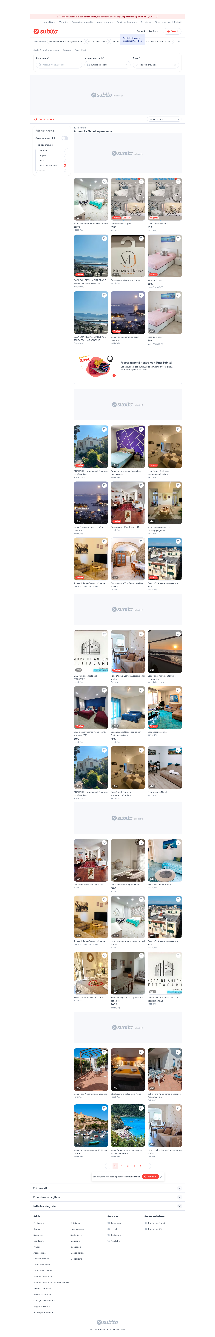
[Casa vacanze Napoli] (165, 773)
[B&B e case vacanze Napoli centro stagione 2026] (91, 715)
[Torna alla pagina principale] (52, 31)
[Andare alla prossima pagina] (148, 1166)
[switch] (65, 138)
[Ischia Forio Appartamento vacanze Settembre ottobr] (165, 1075)
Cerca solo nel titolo (45, 138)
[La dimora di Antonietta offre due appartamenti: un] (165, 980)
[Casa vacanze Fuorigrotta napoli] (128, 866)
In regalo (41, 155)
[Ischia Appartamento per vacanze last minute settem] (128, 1131)
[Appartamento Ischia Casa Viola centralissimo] (128, 452)
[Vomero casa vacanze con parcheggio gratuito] (165, 508)
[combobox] (60, 64)
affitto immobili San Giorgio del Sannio (66, 41)
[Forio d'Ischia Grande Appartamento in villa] (128, 657)
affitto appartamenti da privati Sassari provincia (151, 41)
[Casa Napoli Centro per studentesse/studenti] (165, 452)
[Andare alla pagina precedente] (108, 1166)
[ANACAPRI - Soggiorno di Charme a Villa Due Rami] (91, 452)
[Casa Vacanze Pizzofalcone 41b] (128, 508)
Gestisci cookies (41, 1258)
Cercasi (41, 170)
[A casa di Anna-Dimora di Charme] (91, 564)
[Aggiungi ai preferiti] (104, 181)
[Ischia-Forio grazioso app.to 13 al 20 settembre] (128, 980)
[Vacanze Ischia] (165, 261)
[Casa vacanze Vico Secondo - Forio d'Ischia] (128, 564)
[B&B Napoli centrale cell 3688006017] (91, 657)
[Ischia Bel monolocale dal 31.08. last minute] (91, 1131)
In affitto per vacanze (47, 165)
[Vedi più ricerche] (178, 41)
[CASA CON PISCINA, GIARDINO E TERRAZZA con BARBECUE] (91, 261)
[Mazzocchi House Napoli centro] (91, 980)
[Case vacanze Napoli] (128, 205)
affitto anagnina (118, 41)
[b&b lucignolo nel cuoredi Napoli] (128, 1075)
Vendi (174, 31)
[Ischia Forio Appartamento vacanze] (91, 1075)
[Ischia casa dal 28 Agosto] (165, 866)
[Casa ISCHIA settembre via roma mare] (165, 564)
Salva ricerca (46, 119)
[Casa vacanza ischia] (165, 715)
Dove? (136, 58)
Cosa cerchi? (43, 58)
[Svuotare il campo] (175, 64)
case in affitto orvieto (97, 41)
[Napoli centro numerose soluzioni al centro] (91, 205)
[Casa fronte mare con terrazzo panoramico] (165, 657)
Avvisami (152, 1176)
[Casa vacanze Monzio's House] (128, 261)
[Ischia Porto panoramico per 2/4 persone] (128, 318)
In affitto (41, 160)
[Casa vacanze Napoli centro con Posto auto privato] (128, 715)
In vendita (42, 150)
